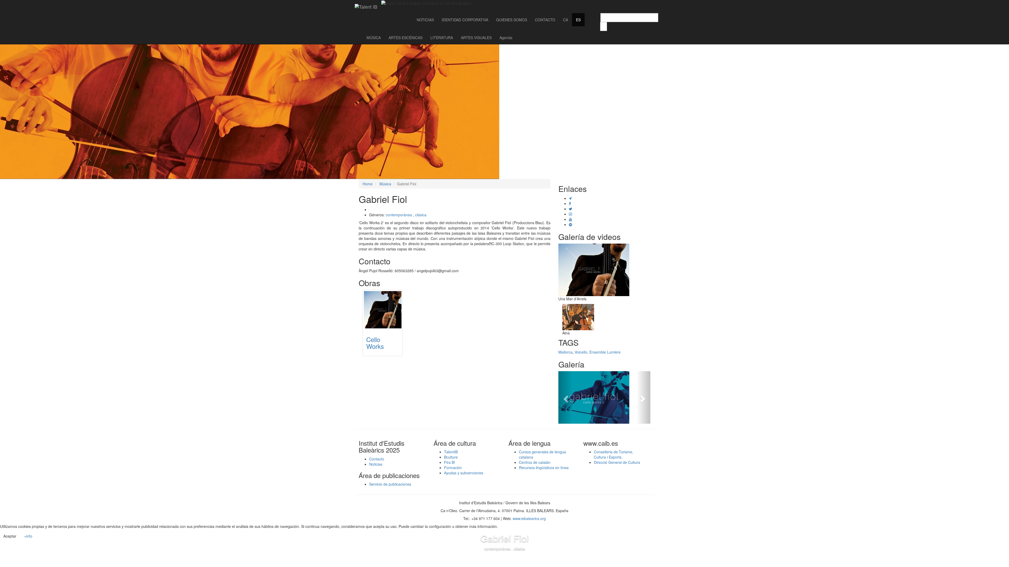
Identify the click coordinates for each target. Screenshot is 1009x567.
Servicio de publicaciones (390, 484)
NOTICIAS (425, 19)
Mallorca (565, 352)
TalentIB (451, 451)
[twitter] (570, 208)
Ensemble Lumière (605, 352)
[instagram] (570, 214)
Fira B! (449, 462)
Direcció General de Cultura (617, 462)
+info (28, 536)
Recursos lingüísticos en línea (544, 467)
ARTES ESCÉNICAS (406, 37)
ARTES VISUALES (476, 37)
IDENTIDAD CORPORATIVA (465, 19)
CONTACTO (545, 19)
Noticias (375, 464)
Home (368, 183)
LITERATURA (441, 37)
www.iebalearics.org (529, 518)
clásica (420, 214)
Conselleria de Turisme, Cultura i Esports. (613, 454)
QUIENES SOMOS (511, 19)
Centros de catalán (534, 462)
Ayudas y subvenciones (463, 472)
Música (385, 183)
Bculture (451, 457)
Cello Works (375, 343)
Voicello (581, 352)
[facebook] (570, 203)
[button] (565, 397)
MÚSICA (374, 37)
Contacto (376, 458)
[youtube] (570, 219)
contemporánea (399, 214)
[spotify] (570, 224)
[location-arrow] (570, 198)
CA (565, 19)
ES (578, 19)
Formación (453, 467)
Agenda (506, 37)
